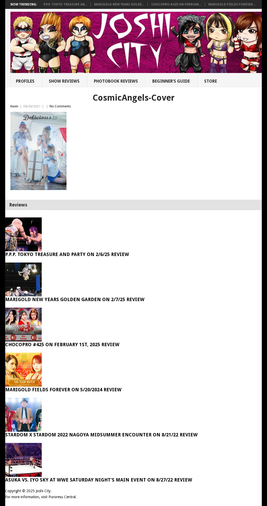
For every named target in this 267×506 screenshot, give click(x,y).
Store (210, 81)
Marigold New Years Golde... (119, 4)
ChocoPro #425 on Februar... (176, 4)
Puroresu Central (62, 497)
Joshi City (43, 491)
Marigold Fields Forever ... (232, 4)
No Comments (60, 106)
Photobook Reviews (116, 81)
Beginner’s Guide (171, 81)
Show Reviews (64, 81)
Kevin (14, 106)
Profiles (25, 81)
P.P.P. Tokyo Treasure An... (65, 4)
